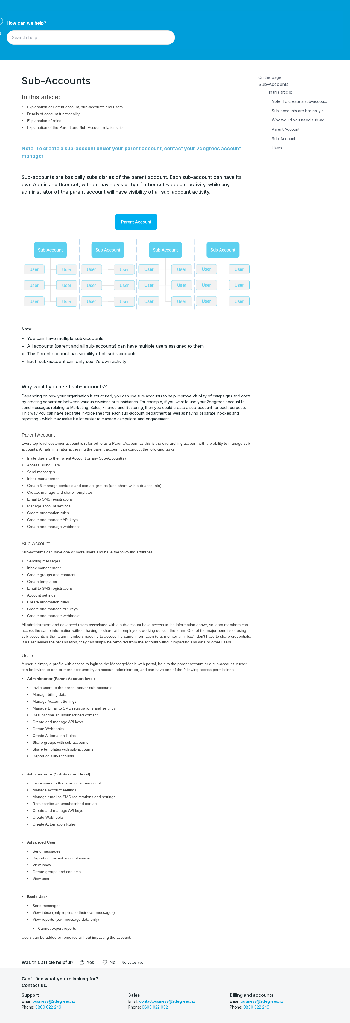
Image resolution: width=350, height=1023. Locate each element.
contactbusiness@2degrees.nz (167, 1001)
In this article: (280, 92)
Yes (90, 962)
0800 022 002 (155, 1007)
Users (277, 148)
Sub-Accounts (273, 84)
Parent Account (285, 129)
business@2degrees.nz (54, 1001)
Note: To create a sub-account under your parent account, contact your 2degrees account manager (300, 101)
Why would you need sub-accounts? (300, 120)
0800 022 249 (48, 1007)
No (112, 962)
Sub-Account (283, 139)
